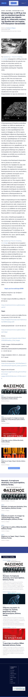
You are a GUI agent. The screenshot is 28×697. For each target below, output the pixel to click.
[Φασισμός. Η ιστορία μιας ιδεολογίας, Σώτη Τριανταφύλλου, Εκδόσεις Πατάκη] (14, 389)
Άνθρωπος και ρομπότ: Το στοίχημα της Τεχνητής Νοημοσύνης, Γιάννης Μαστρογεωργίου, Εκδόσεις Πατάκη (13, 419)
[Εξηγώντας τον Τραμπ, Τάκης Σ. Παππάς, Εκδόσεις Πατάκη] (14, 453)
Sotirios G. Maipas (11, 28)
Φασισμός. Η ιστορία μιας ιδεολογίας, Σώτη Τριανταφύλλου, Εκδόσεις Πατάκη (13, 483)
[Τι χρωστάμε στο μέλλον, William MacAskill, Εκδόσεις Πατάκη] (14, 432)
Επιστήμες (8, 10)
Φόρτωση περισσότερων (13, 468)
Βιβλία (2, 395)
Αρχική (3, 10)
